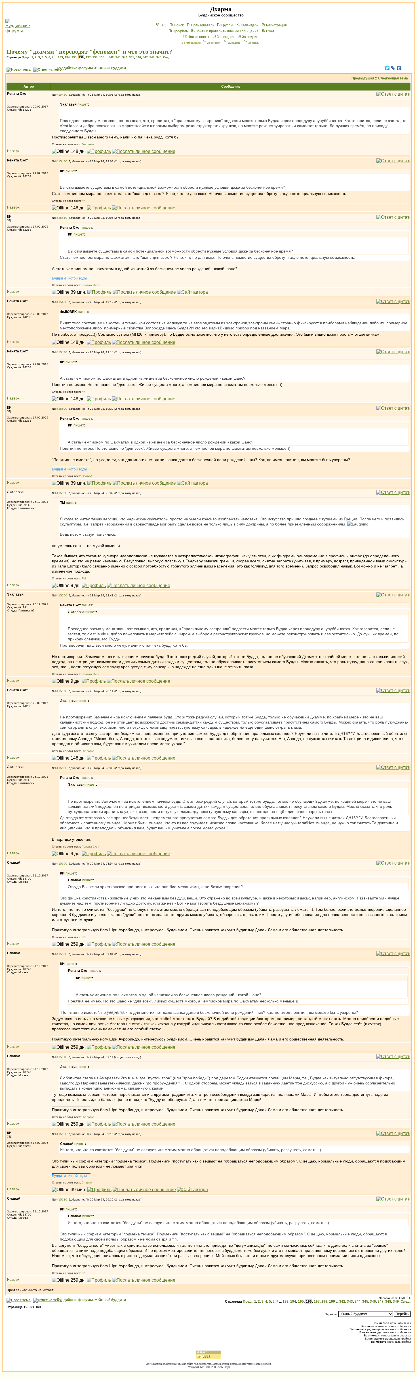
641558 (60, 768)
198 (95, 57)
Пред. (26, 57)
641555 (60, 493)
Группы (227, 25)
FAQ (163, 25)
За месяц (253, 42)
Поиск (179, 25)
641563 (60, 1199)
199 (101, 57)
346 (138, 57)
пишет (82, 104)
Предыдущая (362, 78)
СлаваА (87, 476)
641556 (60, 595)
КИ (83, 200)
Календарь (249, 25)
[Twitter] (387, 68)
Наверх (13, 151)
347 (145, 57)
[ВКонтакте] (399, 68)
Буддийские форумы (75, 68)
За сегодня (225, 37)
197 (88, 57)
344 (124, 57)
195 (74, 57)
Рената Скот (90, 285)
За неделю (250, 37)
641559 (60, 863)
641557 (60, 691)
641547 (60, 352)
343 (118, 57)
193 (60, 57)
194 (67, 57)
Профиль (180, 31)
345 (131, 57)
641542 (60, 94)
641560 (60, 954)
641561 (60, 1057)
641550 (60, 408)
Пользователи (202, 25)
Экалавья (88, 144)
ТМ (84, 578)
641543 (60, 161)
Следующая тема (393, 78)
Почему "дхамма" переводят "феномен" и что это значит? (89, 51)
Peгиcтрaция (276, 25)
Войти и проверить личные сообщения (226, 31)
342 (111, 57)
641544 (60, 217)
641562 (60, 1134)
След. (167, 57)
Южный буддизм (112, 68)
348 (152, 57)
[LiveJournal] (393, 68)
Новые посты (198, 37)
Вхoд (270, 31)
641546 (60, 302)
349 (158, 57)
